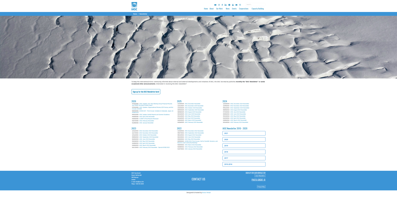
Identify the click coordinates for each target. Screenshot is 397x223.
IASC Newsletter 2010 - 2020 (234, 128)
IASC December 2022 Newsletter (194, 131)
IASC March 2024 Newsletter (238, 120)
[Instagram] (219, 5)
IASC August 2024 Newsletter (238, 110)
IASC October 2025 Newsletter (193, 108)
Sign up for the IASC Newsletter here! (146, 91)
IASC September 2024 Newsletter (239, 108)
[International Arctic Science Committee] (134, 8)
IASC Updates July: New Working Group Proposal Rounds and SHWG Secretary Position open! (152, 104)
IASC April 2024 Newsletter (238, 118)
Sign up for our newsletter (255, 172)
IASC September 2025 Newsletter (194, 110)
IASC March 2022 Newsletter (193, 145)
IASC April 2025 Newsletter (192, 118)
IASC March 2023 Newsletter (147, 145)
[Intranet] (233, 5)
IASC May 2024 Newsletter (238, 116)
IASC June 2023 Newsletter (147, 139)
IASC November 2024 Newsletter (239, 106)
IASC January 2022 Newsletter (193, 149)
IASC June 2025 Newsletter (192, 114)
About (212, 8)
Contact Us (198, 179)
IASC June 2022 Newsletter (192, 137)
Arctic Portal (206, 192)
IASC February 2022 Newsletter (194, 147)
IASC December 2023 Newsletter (148, 131)
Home (206, 8)
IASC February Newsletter (146, 121)
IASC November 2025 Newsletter (194, 106)
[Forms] (240, 5)
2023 (134, 128)
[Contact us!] (236, 5)
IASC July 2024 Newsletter (237, 112)
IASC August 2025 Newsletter (193, 112)
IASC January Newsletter (146, 123)
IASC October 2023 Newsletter (148, 135)
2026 (134, 101)
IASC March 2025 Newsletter (193, 120)
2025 (179, 101)
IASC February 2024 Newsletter (239, 122)
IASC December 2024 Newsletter (239, 103)
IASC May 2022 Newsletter (192, 139)
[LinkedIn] (226, 5)
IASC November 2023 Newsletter (148, 133)
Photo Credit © (258, 179)
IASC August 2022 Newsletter (193, 135)
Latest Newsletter (260, 176)
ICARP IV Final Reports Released (148, 118)
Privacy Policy (261, 187)
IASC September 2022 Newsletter (194, 133)
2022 (179, 128)
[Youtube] (215, 5)
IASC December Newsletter (192, 103)
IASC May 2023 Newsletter (147, 141)
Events (234, 8)
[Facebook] (222, 5)
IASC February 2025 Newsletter (194, 122)
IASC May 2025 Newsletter (192, 116)
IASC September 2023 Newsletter (148, 137)
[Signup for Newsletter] (229, 5)
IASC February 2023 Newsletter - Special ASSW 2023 (154, 147)
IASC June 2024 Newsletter (238, 114)
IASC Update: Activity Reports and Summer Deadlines (154, 114)
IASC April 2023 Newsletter (147, 143)
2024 (224, 101)
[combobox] (255, 4)
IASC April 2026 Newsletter (147, 116)
